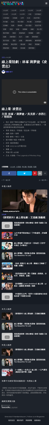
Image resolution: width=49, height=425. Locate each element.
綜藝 (20, 40)
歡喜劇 (23, 48)
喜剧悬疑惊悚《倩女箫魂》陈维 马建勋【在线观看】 (30, 224)
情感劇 (31, 33)
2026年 (22, 14)
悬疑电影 (22, 33)
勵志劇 (23, 44)
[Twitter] (24, 173)
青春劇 (20, 25)
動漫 (14, 33)
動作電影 (6, 33)
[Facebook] (9, 173)
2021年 (22, 10)
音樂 (4, 29)
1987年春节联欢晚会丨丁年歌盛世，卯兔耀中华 (30, 234)
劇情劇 (5, 44)
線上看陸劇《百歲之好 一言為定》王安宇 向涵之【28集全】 (29, 244)
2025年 (14, 14)
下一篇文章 (6, 180)
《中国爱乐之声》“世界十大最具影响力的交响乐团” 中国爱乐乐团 (30, 295)
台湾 (22, 18)
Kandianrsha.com (20, 416)
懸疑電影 (6, 48)
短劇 (27, 37)
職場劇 (37, 44)
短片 (20, 37)
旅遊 (17, 29)
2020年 (14, 10)
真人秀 (39, 29)
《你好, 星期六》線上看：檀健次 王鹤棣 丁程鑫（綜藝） (30, 264)
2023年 (38, 10)
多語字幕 (37, 18)
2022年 (30, 10)
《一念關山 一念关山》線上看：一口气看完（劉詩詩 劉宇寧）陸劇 (30, 371)
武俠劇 (5, 25)
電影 (14, 40)
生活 (28, 18)
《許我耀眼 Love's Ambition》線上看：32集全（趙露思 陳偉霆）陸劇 (30, 285)
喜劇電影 (13, 37)
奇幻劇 (29, 22)
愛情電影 (35, 37)
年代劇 (5, 22)
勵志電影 (14, 44)
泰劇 (32, 29)
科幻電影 (29, 25)
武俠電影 (38, 22)
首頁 (3, 57)
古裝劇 (15, 18)
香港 (11, 29)
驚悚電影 (32, 48)
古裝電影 (6, 18)
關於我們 (20, 420)
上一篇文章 (42, 180)
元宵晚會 (38, 14)
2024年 (5, 14)
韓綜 (30, 44)
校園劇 (25, 29)
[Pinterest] (34, 173)
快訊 (12, 22)
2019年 (5, 10)
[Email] (40, 173)
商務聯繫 (29, 420)
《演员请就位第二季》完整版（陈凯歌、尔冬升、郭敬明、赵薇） (30, 275)
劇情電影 (38, 40)
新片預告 (6, 40)
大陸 (29, 14)
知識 (12, 25)
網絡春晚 (29, 40)
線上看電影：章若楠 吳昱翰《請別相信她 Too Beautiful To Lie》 (29, 254)
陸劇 (4, 37)
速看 (38, 33)
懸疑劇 (15, 48)
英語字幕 (38, 25)
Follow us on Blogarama (35, 416)
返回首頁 (11, 420)
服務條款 (37, 420)
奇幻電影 (21, 22)
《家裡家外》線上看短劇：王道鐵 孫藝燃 (23, 217)
